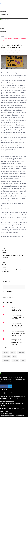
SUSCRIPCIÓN (3, 11)
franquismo (7, 356)
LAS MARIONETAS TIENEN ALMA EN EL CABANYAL (13, 256)
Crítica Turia (20, 331)
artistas (6, 352)
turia (23, 360)
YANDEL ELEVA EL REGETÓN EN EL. (17, 310)
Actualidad (14, 315)
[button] (14, 22)
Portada (19, 315)
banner (13, 352)
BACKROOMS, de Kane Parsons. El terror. (18, 334)
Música (13, 307)
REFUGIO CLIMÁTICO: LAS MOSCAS (18, 318)
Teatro (19, 339)
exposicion (21, 352)
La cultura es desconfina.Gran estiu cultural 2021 (12, 270)
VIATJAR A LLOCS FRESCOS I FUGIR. (17, 326)
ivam (14, 356)
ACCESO (2, 16)
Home (2, 36)
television (15, 360)
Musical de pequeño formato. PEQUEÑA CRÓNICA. (17, 342)
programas (6, 360)
